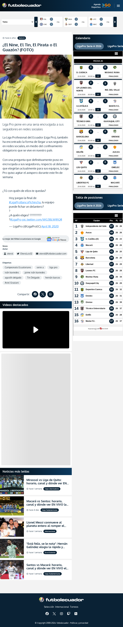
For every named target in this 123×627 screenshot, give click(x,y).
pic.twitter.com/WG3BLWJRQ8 (42, 219)
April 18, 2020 (50, 226)
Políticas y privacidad (79, 623)
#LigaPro (16, 219)
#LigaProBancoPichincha (25, 202)
